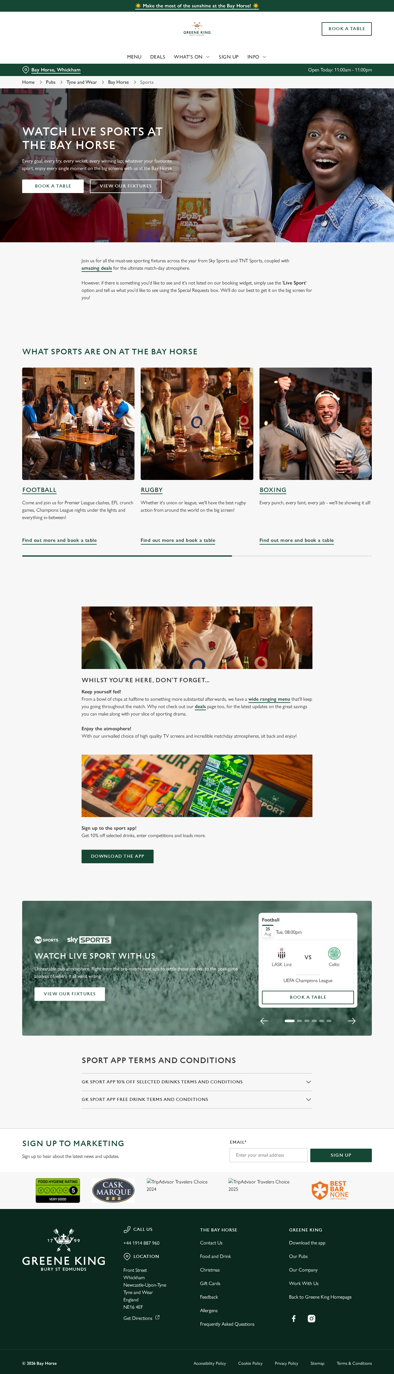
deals (200, 706)
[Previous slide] (264, 1021)
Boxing (272, 490)
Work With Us (304, 1283)
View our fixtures (126, 186)
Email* (238, 1142)
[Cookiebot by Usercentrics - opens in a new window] (40, 69)
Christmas (210, 1270)
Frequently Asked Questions (227, 1324)
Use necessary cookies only (342, 36)
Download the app (117, 856)
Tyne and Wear (81, 82)
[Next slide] (351, 1021)
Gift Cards (210, 1283)
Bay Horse (118, 82)
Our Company (303, 1270)
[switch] (177, 69)
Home (28, 82)
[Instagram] (311, 1318)
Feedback (209, 1297)
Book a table (53, 186)
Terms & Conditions (354, 1363)
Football (39, 490)
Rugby (152, 490)
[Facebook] (293, 1318)
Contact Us (211, 1243)
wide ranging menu (269, 699)
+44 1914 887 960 (141, 1243)
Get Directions (137, 1318)
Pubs (50, 82)
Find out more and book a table (78, 424)
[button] (290, 1021)
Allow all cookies (342, 16)
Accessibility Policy (210, 1363)
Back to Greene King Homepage (320, 1297)
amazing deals (97, 268)
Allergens (209, 1310)
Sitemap (317, 1363)
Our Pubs (298, 1256)
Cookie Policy (250, 1363)
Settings (316, 69)
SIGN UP (341, 1155)
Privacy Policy (286, 1363)
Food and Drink (215, 1256)
